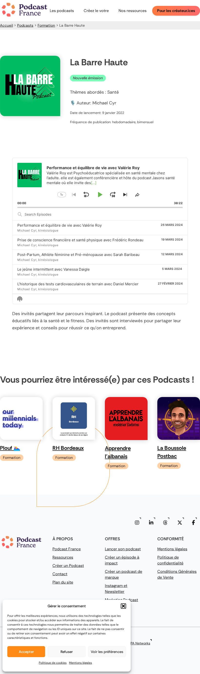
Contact (59, 573)
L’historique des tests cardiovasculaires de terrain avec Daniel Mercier (78, 284)
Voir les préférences (107, 651)
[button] (123, 606)
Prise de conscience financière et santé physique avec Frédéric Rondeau (80, 240)
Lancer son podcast (123, 549)
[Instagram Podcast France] (137, 522)
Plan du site (62, 582)
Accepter (26, 651)
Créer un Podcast (68, 565)
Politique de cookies (53, 663)
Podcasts (25, 25)
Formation (46, 25)
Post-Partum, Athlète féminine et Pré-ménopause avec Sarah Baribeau (78, 254)
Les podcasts (62, 10)
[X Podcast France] (179, 522)
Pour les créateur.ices (176, 10)
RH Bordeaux (68, 448)
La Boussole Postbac (171, 452)
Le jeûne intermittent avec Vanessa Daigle (53, 269)
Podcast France (66, 549)
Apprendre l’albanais (118, 452)
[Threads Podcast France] (165, 522)
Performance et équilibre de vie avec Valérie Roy (59, 225)
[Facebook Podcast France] (193, 522)
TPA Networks (139, 643)
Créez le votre (96, 10)
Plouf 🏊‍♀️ (10, 448)
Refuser (66, 651)
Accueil (6, 25)
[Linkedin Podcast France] (151, 522)
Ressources (62, 557)
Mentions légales (80, 663)
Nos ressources (133, 10)
